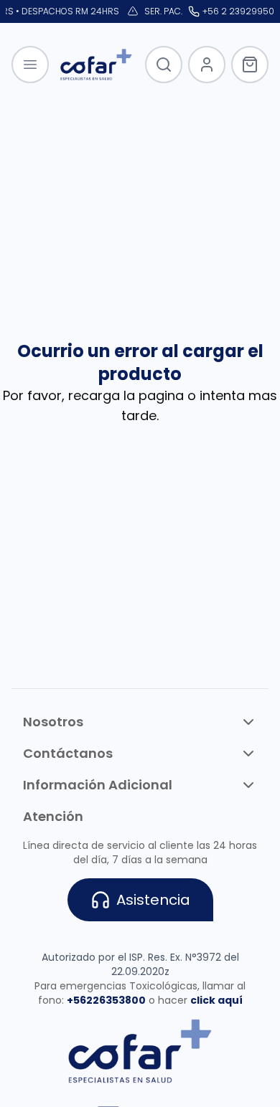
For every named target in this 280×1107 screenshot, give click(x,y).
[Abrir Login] (206, 64)
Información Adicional (97, 785)
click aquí (216, 1000)
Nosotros (53, 722)
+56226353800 (106, 1000)
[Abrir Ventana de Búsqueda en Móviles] (163, 64)
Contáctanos (68, 753)
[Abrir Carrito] (250, 64)
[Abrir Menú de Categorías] (30, 64)
